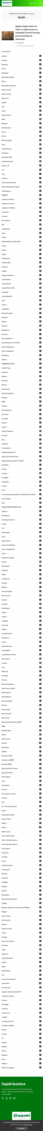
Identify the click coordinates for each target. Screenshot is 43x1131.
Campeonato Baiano (8, 199)
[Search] (34, 3)
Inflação (4, 587)
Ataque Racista (6, 115)
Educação (5, 381)
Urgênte (4, 1047)
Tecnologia (5, 1004)
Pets (3, 802)
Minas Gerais (6, 718)
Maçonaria (5, 671)
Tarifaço (4, 1000)
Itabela (4, 612)
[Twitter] (7, 1098)
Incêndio (4, 583)
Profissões (5, 882)
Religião (4, 912)
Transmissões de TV (8, 1021)
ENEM (3, 402)
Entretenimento (7, 410)
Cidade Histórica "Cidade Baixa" (11, 241)
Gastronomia (6, 532)
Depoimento (5, 330)
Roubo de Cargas (7, 929)
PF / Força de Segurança (9, 806)
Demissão (5, 317)
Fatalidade (5, 478)
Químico (4, 891)
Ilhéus (4, 574)
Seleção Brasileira (7, 958)
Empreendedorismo (8, 393)
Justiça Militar (6, 650)
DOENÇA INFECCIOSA (8, 364)
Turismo (4, 1034)
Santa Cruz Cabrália (8, 941)
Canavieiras (5, 212)
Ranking (4, 903)
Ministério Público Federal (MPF (11, 722)
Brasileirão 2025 (7, 157)
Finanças (4, 511)
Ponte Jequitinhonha (8, 836)
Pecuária (4, 790)
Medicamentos (6, 692)
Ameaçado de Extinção (9, 86)
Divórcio (4, 359)
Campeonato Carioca (8, 204)
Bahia (3, 119)
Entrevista (5, 414)
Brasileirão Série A (7, 161)
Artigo (4, 111)
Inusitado (5, 604)
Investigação (6, 608)
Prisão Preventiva (7, 865)
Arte (3, 107)
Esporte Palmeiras (7, 431)
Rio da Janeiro (6, 916)
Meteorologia (6, 709)
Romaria (4, 924)
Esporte (4, 427)
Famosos (4, 473)
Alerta (4, 81)
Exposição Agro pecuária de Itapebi (12, 461)
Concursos (5, 267)
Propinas (4, 886)
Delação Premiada (7, 313)
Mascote (4, 680)
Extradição (5, 465)
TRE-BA (4, 1030)
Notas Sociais (6, 739)
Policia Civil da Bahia (8, 815)
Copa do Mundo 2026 (8, 288)
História (4, 562)
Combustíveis (6, 258)
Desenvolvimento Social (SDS (11, 343)
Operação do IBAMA (8, 760)
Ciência (4, 246)
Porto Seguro (6, 848)
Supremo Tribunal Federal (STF (11, 992)
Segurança (5, 954)
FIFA (3, 503)
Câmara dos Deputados (9, 183)
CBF (3, 225)
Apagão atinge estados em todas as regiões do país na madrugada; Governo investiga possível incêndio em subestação (27, 32)
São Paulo (5, 945)
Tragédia (4, 1017)
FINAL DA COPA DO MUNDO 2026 (11, 507)
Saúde (4, 950)
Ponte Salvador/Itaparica (10, 844)
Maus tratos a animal (8, 688)
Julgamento (5, 638)
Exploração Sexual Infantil (10, 457)
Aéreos (4, 69)
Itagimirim (5, 621)
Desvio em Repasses (8, 347)
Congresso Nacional (8, 275)
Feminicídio (5, 482)
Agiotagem (5, 73)
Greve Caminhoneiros (8, 549)
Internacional (6, 596)
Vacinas (4, 1051)
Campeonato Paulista (8, 208)
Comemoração (6, 263)
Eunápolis (5, 444)
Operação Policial (7, 773)
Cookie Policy (27, 1124)
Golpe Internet (6, 541)
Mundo (4, 735)
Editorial (4, 376)
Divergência (5, 355)
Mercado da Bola (7, 701)
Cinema (4, 250)
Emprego (4, 398)
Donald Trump (6, 368)
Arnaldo (21, 43)
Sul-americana (6, 988)
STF (3, 975)
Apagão (4, 102)
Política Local (6, 832)
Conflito (4, 271)
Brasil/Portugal (6, 149)
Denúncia (4, 326)
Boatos (4, 132)
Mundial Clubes (6, 731)
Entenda (4, 406)
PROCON (4, 874)
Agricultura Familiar (8, 77)
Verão (3, 1059)
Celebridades (6, 229)
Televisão (5, 1009)
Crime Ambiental (7, 296)
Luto (3, 667)
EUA (3, 440)
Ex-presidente (6, 448)
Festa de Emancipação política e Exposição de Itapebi (18, 494)
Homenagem (5, 566)
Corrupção (5, 292)
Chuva (3, 233)
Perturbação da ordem (9, 794)
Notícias (4, 743)
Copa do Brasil (6, 284)
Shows (4, 966)
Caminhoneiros (6, 191)
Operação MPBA (6, 764)
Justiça (4, 642)
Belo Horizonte (6, 128)
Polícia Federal (6, 819)
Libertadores (6, 659)
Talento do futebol (8, 996)
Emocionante (6, 389)
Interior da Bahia (7, 591)
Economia (5, 372)
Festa (3, 490)
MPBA (3, 726)
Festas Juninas (6, 499)
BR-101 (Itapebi (6, 140)
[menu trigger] (39, 3)
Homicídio (5, 570)
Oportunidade (6, 777)
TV (2, 1038)
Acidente (4, 60)
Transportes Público (8, 1025)
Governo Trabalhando (8, 545)
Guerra (4, 553)
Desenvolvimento (7, 338)
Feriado (4, 486)
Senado (4, 962)
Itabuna (4, 617)
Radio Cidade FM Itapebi (9, 899)
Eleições (4, 385)
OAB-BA (4, 752)
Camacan (4, 178)
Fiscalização (5, 516)
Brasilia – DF (5, 166)
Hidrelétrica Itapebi (8, 558)
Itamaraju (5, 625)
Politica (4, 823)
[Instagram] (14, 1098)
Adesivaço (5, 65)
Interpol (4, 600)
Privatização (5, 870)
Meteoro (4, 705)
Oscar (3, 781)
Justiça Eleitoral (7, 646)
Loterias (4, 663)
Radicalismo (5, 895)
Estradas (4, 435)
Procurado (5, 878)
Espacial (4, 423)
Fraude (4, 524)
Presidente (5, 853)
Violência (4, 1064)
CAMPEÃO (4, 195)
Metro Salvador (6, 714)
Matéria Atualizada (8, 684)
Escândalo (5, 419)
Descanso (5, 334)
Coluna (4, 254)
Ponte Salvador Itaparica (9, 840)
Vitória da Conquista (8, 1068)
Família (4, 469)
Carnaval (4, 216)
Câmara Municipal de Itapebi (10, 187)
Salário (4, 933)
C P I (3, 170)
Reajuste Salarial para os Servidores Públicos (16, 907)
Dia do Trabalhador (8, 351)
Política (4, 827)
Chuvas (4, 237)
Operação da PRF (7, 756)
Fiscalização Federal (8, 520)
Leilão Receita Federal (9, 655)
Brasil (3, 145)
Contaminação (6, 279)
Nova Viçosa (5, 747)
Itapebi (4, 629)
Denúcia (4, 322)
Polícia (4, 811)
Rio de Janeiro (6, 920)
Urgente (4, 1042)
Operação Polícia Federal (9, 768)
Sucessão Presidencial (8, 979)
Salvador (4, 937)
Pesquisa (4, 798)
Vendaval (4, 1055)
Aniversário (5, 98)
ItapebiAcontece (7, 633)
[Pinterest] (10, 1098)
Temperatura (6, 1013)
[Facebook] (3, 1098)
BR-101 (4, 136)
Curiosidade (5, 309)
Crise (3, 300)
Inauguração (5, 579)
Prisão (4, 861)
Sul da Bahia (5, 983)
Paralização (5, 785)
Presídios (4, 857)
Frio (3, 528)
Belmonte (5, 124)
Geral (3, 537)
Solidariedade (6, 971)
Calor (3, 174)
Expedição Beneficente (9, 452)
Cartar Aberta (6, 220)
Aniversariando (6, 94)
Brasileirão (5, 153)
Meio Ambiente (6, 697)
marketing (5, 676)
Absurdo (4, 56)
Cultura (4, 305)
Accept (21, 1128)
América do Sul (6, 90)
